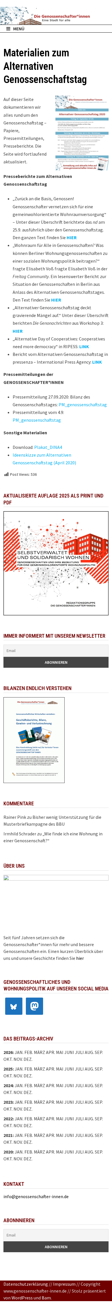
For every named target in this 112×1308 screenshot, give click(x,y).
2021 (8, 1135)
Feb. (28, 1052)
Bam (46, 1298)
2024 (8, 1085)
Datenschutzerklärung (25, 1284)
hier (80, 958)
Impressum (64, 1284)
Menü (18, 28)
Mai (59, 1052)
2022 (8, 1118)
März (39, 1085)
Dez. (28, 1076)
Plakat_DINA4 (48, 447)
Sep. (99, 1069)
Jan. (19, 1052)
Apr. (50, 1085)
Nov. (18, 1076)
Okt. (8, 1076)
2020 (8, 1152)
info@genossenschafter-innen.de (36, 1196)
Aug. (89, 1052)
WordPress (22, 1298)
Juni (69, 1052)
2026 (8, 1052)
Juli (79, 1052)
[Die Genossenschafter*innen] (56, 16)
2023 (8, 1102)
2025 (8, 1069)
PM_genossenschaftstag (83, 404)
